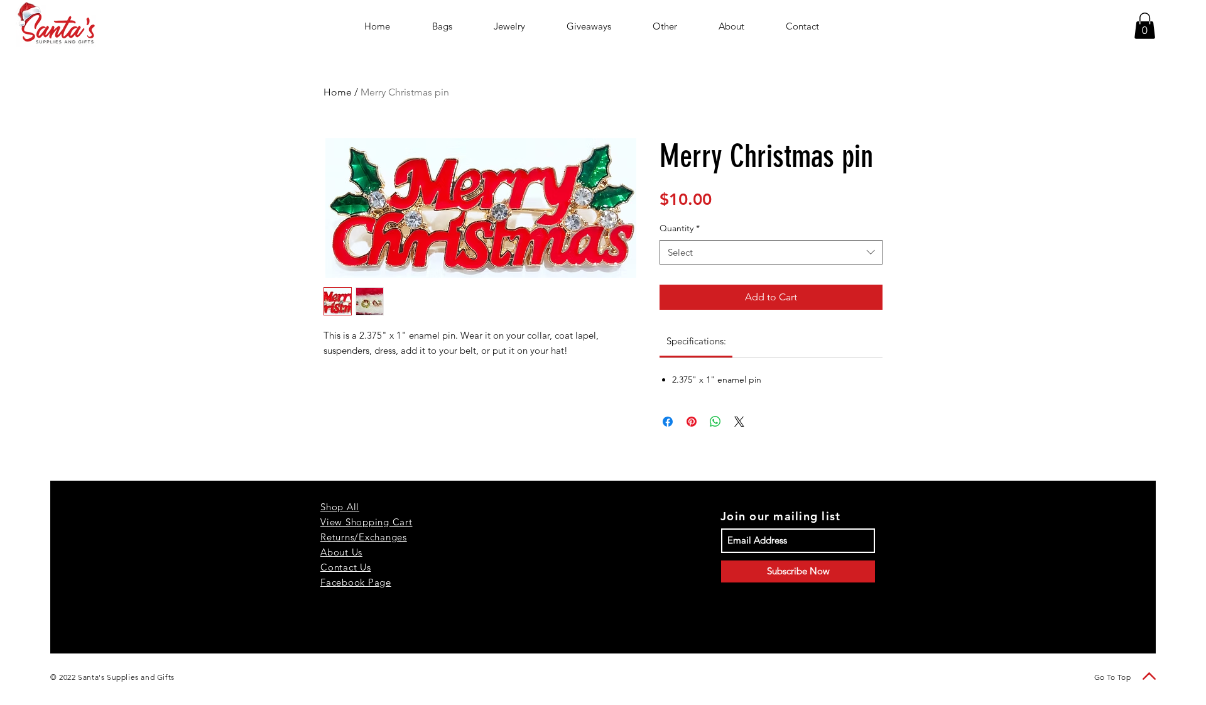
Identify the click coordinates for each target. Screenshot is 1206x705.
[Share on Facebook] (667, 421)
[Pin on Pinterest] (691, 421)
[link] (696, 341)
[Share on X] (739, 421)
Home (337, 92)
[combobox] (771, 252)
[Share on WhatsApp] (715, 421)
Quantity (680, 228)
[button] (1145, 26)
